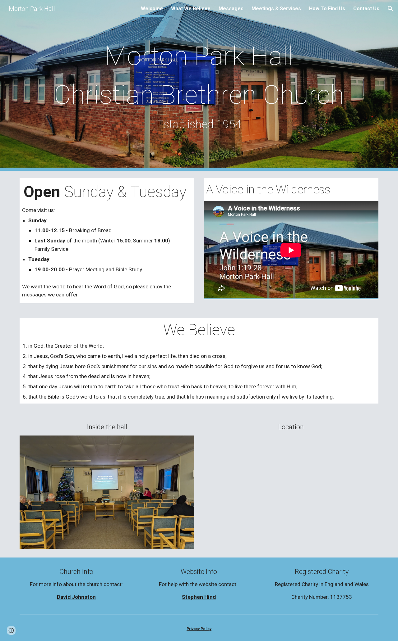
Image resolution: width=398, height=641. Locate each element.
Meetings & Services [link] (276, 8)
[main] (199, 85)
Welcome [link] (152, 8)
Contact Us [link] (366, 8)
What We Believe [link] (191, 8)
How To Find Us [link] (327, 8)
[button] (390, 8)
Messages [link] (231, 8)
